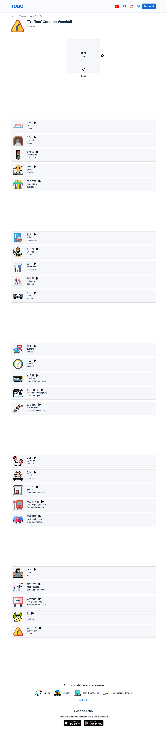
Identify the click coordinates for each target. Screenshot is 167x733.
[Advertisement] (83, 99)
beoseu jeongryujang (36, 504)
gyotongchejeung (34, 519)
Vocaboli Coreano (26, 16)
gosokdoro (32, 184)
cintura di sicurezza (36, 410)
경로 (29, 457)
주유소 (30, 487)
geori (29, 169)
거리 (29, 166)
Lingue (14, 16)
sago (29, 295)
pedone (30, 284)
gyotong (30, 349)
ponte (29, 128)
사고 (29, 292)
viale (29, 575)
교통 (29, 346)
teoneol (30, 140)
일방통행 (31, 598)
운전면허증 (33, 390)
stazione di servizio (36, 492)
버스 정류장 (33, 501)
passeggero (32, 269)
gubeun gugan (33, 631)
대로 (29, 569)
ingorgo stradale (34, 522)
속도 (29, 360)
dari (28, 125)
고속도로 (31, 181)
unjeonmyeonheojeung (37, 393)
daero (29, 572)
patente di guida (34, 395)
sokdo (30, 363)
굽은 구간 (32, 628)
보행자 (30, 278)
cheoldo (30, 475)
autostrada (32, 187)
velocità (30, 366)
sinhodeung (32, 154)
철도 (29, 472)
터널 (29, 137)
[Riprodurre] (35, 122)
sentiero (30, 619)
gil (28, 616)
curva (29, 633)
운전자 (30, 249)
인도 (29, 234)
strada (30, 172)
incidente (31, 298)
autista (30, 254)
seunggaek (32, 266)
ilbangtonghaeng (34, 601)
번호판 (30, 375)
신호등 (30, 151)
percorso (31, 463)
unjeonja (30, 252)
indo (29, 237)
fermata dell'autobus (36, 507)
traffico (30, 351)
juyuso (30, 490)
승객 (29, 263)
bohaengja (31, 281)
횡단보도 (31, 584)
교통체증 (31, 516)
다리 (29, 122)
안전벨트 (31, 404)
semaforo (31, 157)
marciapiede (32, 240)
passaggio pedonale (36, 590)
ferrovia (30, 478)
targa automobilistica (36, 381)
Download (149, 6)
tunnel (29, 143)
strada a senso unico (36, 604)
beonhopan (32, 378)
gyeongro (31, 460)
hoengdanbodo (33, 587)
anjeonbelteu (32, 407)
